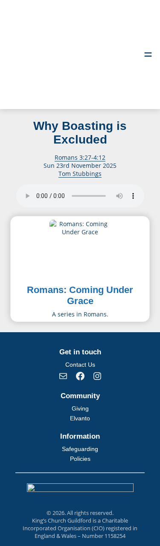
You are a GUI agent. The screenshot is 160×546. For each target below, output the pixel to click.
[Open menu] (148, 54)
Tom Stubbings (80, 174)
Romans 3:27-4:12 (80, 157)
